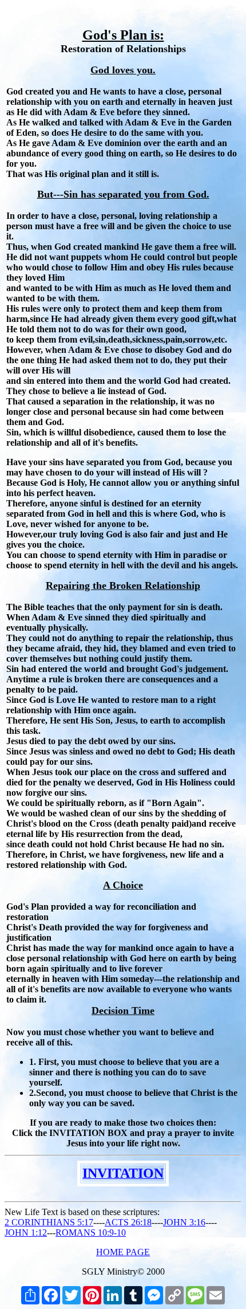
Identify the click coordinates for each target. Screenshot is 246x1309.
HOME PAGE (123, 1252)
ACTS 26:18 (128, 1222)
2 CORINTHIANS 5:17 (49, 1222)
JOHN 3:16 (184, 1222)
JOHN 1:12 (26, 1232)
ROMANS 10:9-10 (90, 1232)
